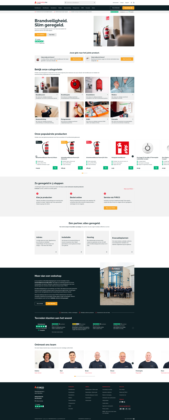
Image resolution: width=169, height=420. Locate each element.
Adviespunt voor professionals (109, 397)
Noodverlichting (72, 400)
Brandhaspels (71, 392)
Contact (122, 2)
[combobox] (80, 2)
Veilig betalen (105, 400)
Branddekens (71, 395)
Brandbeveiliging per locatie (91, 395)
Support (127, 2)
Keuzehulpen (88, 397)
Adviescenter (115, 2)
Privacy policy (105, 408)
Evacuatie (71, 408)
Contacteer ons (122, 395)
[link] (47, 88)
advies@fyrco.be (39, 396)
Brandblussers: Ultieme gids (91, 389)
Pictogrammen (72, 403)
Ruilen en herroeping (106, 395)
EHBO (70, 406)
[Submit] (65, 2)
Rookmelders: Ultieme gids (91, 392)
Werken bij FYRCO (123, 392)
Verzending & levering (107, 389)
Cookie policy (105, 403)
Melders (70, 397)
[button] (38, 8)
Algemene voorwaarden (107, 406)
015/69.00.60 (38, 398)
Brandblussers (72, 389)
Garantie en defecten (107, 392)
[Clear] (94, 2)
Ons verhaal (122, 389)
